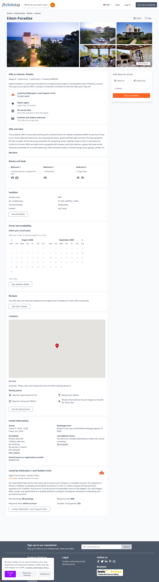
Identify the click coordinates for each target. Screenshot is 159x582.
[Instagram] (114, 561)
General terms (68, 564)
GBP (108, 4)
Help (117, 4)
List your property (146, 4)
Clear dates (13, 279)
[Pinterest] (110, 561)
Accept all (10, 574)
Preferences (44, 574)
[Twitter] (102, 561)
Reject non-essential (27, 574)
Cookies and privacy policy (73, 561)
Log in (127, 4)
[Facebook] (98, 561)
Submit (126, 547)
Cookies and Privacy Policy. (37, 567)
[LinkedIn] (106, 561)
